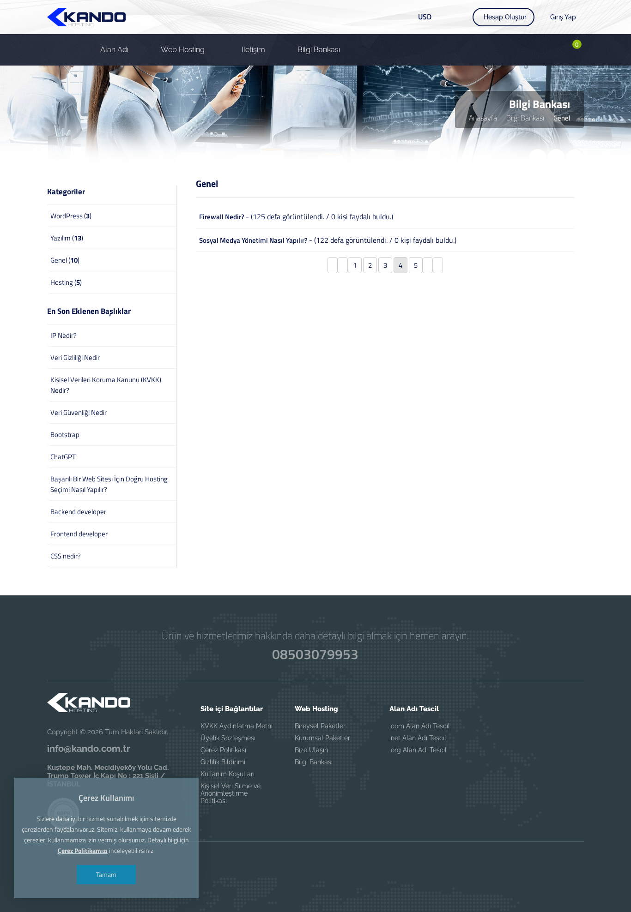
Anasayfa (483, 117)
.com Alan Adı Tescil (419, 726)
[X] (299, 865)
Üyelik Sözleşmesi (227, 738)
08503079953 (315, 654)
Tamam (106, 874)
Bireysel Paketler (320, 726)
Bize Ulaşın (311, 750)
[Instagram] (365, 865)
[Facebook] (266, 865)
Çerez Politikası (223, 750)
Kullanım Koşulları (227, 774)
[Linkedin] (332, 865)
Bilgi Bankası (525, 117)
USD (424, 16)
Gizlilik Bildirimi (222, 762)
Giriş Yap (563, 17)
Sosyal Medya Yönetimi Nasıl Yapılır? (253, 240)
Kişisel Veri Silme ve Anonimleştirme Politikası (230, 793)
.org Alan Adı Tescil (418, 750)
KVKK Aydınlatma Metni (236, 726)
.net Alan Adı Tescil (417, 738)
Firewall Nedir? (221, 216)
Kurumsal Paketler (322, 738)
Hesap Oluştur (505, 17)
